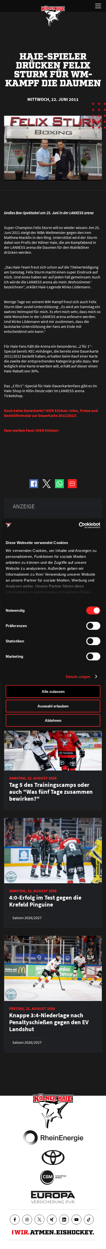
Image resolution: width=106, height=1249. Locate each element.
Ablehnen (53, 720)
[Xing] (52, 1220)
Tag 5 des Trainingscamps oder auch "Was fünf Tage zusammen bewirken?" (51, 791)
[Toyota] (53, 1157)
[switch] (93, 626)
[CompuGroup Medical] (53, 1177)
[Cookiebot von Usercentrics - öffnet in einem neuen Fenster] (78, 525)
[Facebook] (15, 1220)
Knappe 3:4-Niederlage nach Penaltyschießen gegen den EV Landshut (48, 1022)
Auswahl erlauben (53, 706)
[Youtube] (76, 1220)
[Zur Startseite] (53, 16)
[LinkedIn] (64, 1220)
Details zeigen (78, 676)
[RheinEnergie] (53, 1137)
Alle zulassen (53, 691)
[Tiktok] (89, 1220)
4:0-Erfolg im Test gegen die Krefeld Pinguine (45, 901)
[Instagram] (27, 1220)
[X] (39, 1220)
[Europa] (53, 1197)
